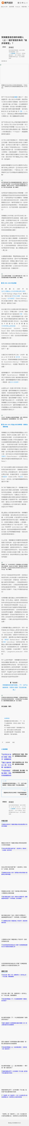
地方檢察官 (10, 298)
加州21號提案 (14, 382)
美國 (13, 742)
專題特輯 (24, 7)
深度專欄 (11, 7)
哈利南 (18, 357)
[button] (18, 3)
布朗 (20, 314)
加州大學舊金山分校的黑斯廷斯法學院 (13, 291)
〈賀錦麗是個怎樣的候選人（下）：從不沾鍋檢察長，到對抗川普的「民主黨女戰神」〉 (14, 687)
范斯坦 (3, 456)
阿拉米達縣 (16, 296)
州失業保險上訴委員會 (8, 326)
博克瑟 (6, 639)
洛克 (21, 477)
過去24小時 (4, 7)
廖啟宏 (11, 47)
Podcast (17, 7)
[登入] (24, 3)
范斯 (21, 111)
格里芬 (5, 477)
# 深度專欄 (4, 749)
